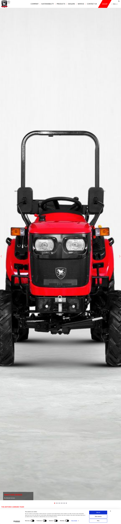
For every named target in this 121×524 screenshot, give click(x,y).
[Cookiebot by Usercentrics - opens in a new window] (16, 521)
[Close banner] (110, 511)
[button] (54, 503)
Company (35, 4)
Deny (98, 520)
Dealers (71, 4)
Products (61, 4)
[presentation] (1, 256)
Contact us (92, 4)
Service (81, 4)
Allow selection (98, 516)
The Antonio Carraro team (12, 507)
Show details (74, 520)
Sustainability (47, 4)
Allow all (98, 512)
